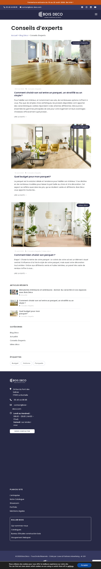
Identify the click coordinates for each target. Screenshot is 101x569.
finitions (26, 363)
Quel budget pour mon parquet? (32, 176)
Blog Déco (23, 35)
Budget (15, 363)
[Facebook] (82, 7)
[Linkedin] (91, 7)
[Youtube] (95, 7)
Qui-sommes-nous (19, 526)
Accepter (84, 565)
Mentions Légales (17, 511)
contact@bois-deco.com (31, 7)
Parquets (39, 363)
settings (70, 566)
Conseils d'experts (80, 43)
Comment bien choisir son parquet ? (34, 254)
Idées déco (83, 205)
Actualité (14, 336)
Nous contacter (22, 431)
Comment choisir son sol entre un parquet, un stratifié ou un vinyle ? (48, 94)
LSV (84, 556)
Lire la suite (19, 117)
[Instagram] (86, 7)
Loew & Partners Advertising (68, 556)
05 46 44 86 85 (11, 7)
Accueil (14, 35)
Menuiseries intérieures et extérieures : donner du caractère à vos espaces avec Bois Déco (52, 291)
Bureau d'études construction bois (26, 533)
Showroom (14, 503)
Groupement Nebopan (21, 537)
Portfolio (13, 507)
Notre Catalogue (17, 499)
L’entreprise (15, 495)
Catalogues (16, 529)
